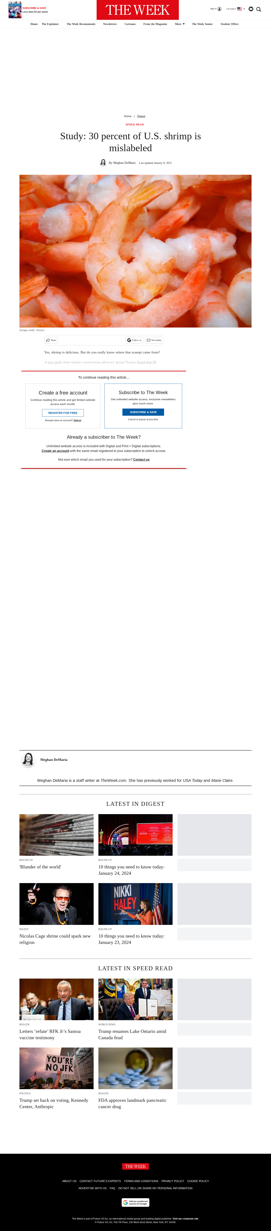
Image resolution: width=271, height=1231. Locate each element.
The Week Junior (202, 24)
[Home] (34, 24)
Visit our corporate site (185, 1218)
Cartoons (130, 24)
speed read (135, 124)
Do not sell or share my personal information (155, 1188)
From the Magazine (155, 24)
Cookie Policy (198, 1181)
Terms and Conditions (141, 1181)
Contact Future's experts (100, 1181)
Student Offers (229, 24)
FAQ (112, 1188)
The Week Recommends (81, 24)
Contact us (141, 459)
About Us (69, 1181)
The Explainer (50, 24)
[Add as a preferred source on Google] (135, 1202)
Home (128, 116)
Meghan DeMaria (124, 162)
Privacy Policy (172, 1181)
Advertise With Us (93, 1188)
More (178, 24)
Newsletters (110, 24)
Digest (141, 116)
